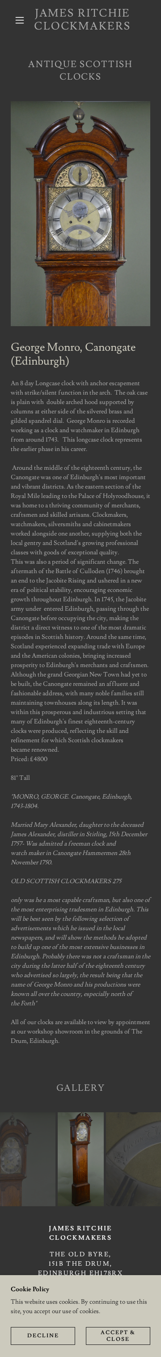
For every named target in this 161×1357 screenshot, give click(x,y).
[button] (20, 20)
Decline (43, 1335)
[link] (82, 20)
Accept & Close (118, 1335)
